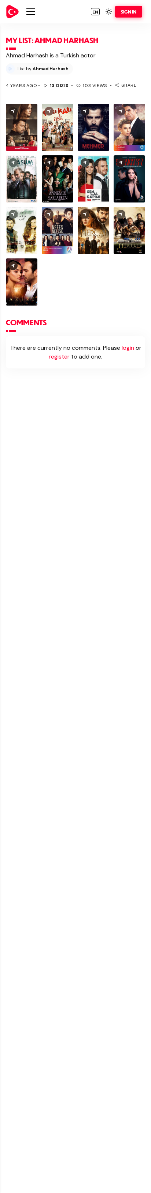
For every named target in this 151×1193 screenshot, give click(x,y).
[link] (12, 11)
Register (59, 356)
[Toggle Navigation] (30, 11)
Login (128, 348)
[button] (95, 11)
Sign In (128, 12)
